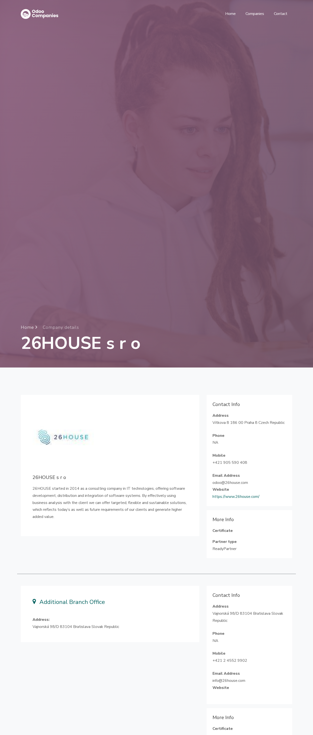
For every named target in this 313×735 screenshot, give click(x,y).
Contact (280, 13)
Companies (255, 13)
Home (230, 13)
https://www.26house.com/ (235, 496)
